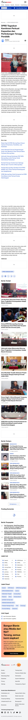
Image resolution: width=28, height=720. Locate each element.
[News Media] (19, 665)
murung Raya (13, 444)
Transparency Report (20, 684)
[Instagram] (5, 712)
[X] (8, 276)
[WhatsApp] (2, 276)
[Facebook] (5, 276)
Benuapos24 (18, 701)
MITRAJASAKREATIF (9, 716)
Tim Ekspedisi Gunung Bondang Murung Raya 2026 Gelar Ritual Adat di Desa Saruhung (18, 447)
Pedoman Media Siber (20, 673)
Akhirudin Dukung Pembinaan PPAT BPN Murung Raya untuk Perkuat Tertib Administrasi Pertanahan (12, 158)
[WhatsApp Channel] (20, 712)
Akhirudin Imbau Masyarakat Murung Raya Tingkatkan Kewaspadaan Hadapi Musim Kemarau (13, 350)
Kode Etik (17, 681)
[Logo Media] (5, 664)
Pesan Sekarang (14, 653)
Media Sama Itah (19, 695)
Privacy (3, 681)
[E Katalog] (13, 665)
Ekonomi (17, 5)
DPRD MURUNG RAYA (7, 271)
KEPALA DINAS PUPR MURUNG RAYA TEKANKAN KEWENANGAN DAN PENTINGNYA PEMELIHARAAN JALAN (15, 533)
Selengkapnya (13, 504)
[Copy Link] (14, 276)
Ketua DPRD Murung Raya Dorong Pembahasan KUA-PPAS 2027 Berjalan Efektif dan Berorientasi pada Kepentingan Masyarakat (13, 325)
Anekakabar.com (5, 693)
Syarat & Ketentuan (20, 678)
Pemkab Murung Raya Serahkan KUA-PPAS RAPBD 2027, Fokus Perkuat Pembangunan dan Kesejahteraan (13, 169)
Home (2, 5)
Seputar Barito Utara (20, 693)
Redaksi (3, 673)
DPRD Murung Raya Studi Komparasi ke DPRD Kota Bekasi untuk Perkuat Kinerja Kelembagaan (14, 176)
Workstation (18, 675)
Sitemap (3, 684)
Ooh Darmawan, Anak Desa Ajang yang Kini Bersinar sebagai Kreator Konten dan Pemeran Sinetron (18, 457)
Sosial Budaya (24, 5)
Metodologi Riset (5, 675)
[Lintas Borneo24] (6, 2)
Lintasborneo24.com (6, 701)
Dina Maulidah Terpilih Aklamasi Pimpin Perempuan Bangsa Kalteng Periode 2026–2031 (14, 374)
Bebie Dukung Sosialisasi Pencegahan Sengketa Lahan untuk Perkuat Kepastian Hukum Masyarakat (18, 496)
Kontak (3, 670)
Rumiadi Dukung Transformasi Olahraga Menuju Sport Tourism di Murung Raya (12, 163)
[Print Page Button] (25, 40)
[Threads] (8, 712)
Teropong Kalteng (5, 698)
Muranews (3, 705)
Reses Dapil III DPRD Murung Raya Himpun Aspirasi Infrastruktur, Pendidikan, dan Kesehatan (13, 144)
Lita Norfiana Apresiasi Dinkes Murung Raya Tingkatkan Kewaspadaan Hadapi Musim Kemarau (13, 301)
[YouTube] (17, 712)
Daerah (12, 5)
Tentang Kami (18, 670)
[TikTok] (14, 712)
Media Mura (4, 695)
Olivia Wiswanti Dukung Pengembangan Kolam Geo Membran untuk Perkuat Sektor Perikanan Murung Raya (13, 151)
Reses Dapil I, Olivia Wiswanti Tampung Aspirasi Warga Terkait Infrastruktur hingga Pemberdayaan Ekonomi (14, 398)
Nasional (7, 5)
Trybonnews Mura (19, 698)
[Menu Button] (25, 2)
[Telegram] (11, 276)
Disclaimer (3, 678)
